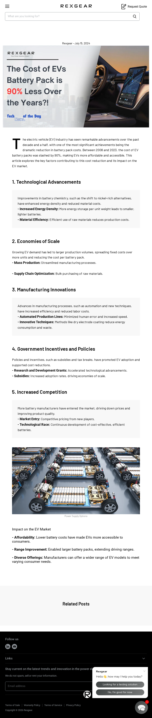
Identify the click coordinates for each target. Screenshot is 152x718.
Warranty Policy (32, 705)
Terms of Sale (12, 705)
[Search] (135, 16)
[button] (141, 707)
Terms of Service (53, 705)
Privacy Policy (73, 705)
